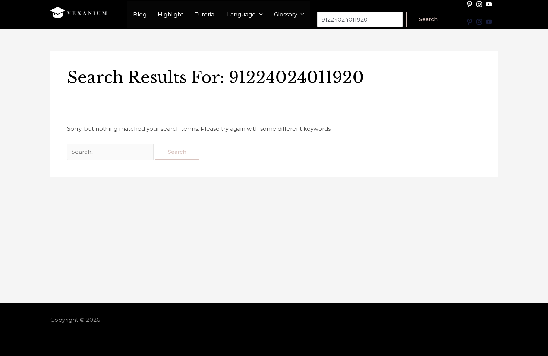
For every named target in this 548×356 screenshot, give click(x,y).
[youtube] (490, 4)
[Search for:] (111, 151)
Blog (140, 14)
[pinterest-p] (470, 4)
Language (241, 14)
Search (327, 6)
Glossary (285, 14)
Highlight (170, 14)
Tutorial (205, 14)
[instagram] (480, 4)
